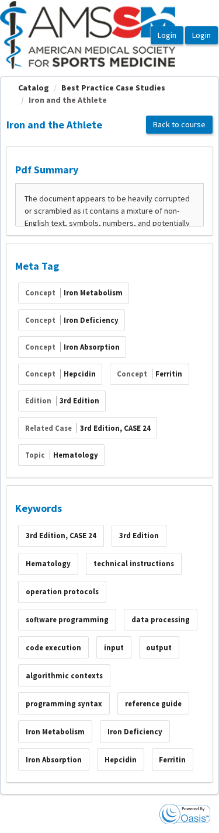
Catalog (33, 87)
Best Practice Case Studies (113, 87)
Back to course (179, 124)
